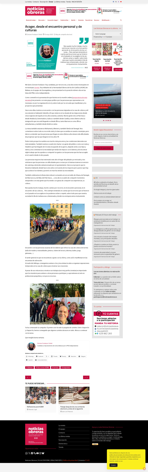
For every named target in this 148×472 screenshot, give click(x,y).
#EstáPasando (105, 20)
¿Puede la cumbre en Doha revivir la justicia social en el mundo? (106, 245)
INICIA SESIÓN (77, 2)
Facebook (113, 1)
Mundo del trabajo (31, 20)
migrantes (66, 367)
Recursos (96, 20)
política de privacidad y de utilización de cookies (123, 455)
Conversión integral (53, 20)
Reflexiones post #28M (35, 406)
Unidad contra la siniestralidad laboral (107, 197)
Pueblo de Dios (64, 20)
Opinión (73, 20)
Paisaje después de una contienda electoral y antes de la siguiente (72, 407)
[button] (103, 120)
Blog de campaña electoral (64, 34)
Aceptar (113, 465)
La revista (28, 2)
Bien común (41, 20)
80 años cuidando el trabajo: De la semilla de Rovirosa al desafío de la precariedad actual (106, 184)
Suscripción (44, 2)
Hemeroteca (63, 444)
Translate (109, 37)
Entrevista (81, 20)
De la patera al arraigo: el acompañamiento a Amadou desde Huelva (106, 202)
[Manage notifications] (144, 468)
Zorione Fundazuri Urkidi (34, 34)
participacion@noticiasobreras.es (105, 297)
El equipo (62, 429)
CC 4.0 (87, 460)
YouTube (121, 1)
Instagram (118, 1)
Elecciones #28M (43, 367)
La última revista (59, 2)
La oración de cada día (103, 105)
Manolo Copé (33, 409)
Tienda (68, 2)
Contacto (36, 2)
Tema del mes (88, 20)
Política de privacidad (70, 460)
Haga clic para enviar (103, 148)
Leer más (118, 69)
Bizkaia (30, 367)
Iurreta (37, 87)
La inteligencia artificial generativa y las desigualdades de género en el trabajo (107, 230)
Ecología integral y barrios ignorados (106, 189)
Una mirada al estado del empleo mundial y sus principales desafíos (105, 237)
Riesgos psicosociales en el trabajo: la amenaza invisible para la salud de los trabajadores (107, 221)
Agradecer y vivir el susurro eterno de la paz (105, 112)
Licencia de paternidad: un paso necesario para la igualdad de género (107, 253)
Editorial (97, 277)
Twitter (116, 1)
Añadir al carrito (97, 69)
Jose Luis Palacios (67, 411)
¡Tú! (96, 177)
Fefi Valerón (101, 115)
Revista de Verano (101, 107)
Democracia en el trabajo (102, 193)
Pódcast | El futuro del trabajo (106, 214)
